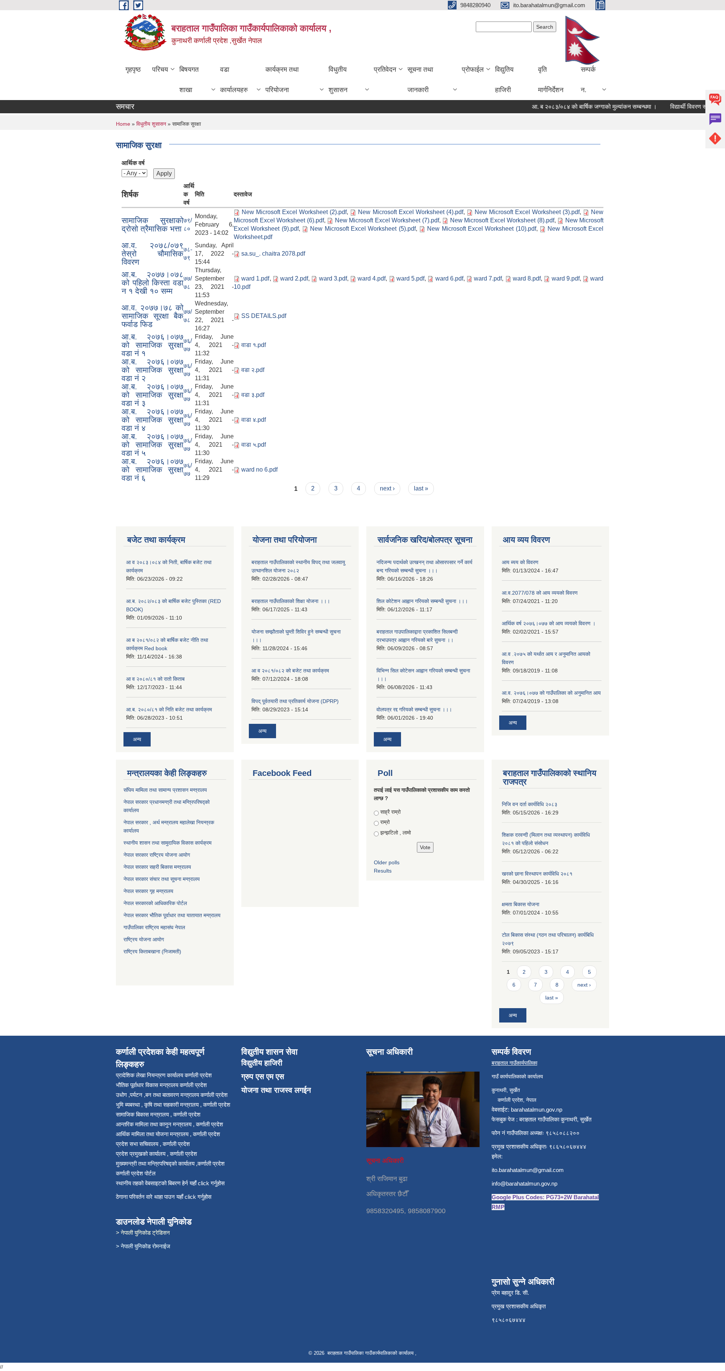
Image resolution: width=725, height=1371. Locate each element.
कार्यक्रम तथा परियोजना (282, 80)
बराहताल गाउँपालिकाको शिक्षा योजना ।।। (290, 601)
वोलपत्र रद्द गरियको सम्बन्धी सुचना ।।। (414, 709)
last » (421, 488)
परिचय (160, 69)
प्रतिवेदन (385, 69)
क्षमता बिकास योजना (520, 904)
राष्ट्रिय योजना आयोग (143, 939)
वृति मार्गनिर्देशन (550, 80)
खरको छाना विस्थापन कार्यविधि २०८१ (537, 874)
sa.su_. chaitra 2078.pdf (273, 253)
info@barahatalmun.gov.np (524, 1183)
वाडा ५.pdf (253, 444)
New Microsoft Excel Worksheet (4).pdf (410, 212)
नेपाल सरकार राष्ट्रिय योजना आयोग (157, 855)
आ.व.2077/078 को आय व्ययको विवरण (540, 593)
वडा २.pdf (252, 370)
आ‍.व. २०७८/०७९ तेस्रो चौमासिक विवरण (153, 253)
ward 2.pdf (294, 278)
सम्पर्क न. (588, 80)
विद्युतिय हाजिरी (504, 80)
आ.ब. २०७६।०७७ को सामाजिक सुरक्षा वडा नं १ (153, 345)
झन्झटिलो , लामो (395, 833)
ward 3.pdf (333, 278)
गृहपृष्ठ (133, 69)
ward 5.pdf (410, 278)
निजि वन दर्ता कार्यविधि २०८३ (529, 804)
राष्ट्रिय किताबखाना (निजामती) (152, 951)
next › (387, 488)
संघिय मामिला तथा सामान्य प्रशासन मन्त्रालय (165, 790)
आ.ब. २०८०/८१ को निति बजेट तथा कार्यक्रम (169, 709)
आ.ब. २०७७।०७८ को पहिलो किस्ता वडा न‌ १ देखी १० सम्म (153, 282)
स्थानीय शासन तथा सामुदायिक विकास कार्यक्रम (168, 843)
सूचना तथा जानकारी (420, 80)
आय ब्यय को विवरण (520, 562)
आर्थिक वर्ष (133, 163)
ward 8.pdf (527, 278)
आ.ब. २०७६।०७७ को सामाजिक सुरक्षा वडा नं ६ (153, 469)
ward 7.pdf (488, 278)
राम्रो (385, 822)
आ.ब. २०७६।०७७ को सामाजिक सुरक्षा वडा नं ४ (153, 419)
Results (383, 871)
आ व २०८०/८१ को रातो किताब (155, 679)
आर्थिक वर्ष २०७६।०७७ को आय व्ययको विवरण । (548, 623)
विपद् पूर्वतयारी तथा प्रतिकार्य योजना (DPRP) (295, 701)
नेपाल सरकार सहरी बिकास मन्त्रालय (158, 867)
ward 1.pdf (255, 278)
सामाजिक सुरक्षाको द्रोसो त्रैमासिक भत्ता (153, 224)
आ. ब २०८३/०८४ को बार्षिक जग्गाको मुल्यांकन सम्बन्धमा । (579, 106)
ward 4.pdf (372, 278)
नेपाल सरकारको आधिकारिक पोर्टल (155, 903)
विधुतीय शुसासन (338, 80)
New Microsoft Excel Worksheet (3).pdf (527, 212)
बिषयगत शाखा (189, 80)
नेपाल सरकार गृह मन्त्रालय (149, 891)
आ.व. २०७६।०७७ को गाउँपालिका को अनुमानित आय (551, 693)
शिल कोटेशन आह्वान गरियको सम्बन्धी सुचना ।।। (422, 601)
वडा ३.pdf (252, 395)
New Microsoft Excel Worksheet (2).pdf (294, 212)
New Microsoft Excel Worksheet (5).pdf (362, 228)
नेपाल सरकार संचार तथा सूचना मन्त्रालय (162, 879)
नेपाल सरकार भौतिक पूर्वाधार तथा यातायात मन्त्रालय (172, 915)
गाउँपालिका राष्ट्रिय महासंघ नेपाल (154, 927)
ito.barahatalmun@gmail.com (528, 1170)
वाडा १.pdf (253, 345)
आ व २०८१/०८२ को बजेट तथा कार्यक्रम (290, 671)
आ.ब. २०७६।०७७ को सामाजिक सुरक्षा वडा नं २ (153, 369)
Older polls (387, 862)
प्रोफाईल (473, 69)
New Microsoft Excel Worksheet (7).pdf (387, 220)
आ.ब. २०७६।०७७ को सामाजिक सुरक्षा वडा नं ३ (153, 394)
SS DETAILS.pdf (263, 316)
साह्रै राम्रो (390, 812)
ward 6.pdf (449, 278)
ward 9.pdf (566, 278)
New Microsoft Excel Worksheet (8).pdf (502, 220)
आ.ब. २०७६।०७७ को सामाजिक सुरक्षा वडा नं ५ (153, 444)
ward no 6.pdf (259, 469)
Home (123, 124)
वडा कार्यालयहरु (234, 80)
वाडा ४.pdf (253, 419)
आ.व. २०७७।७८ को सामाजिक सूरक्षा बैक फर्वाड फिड (153, 315)
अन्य (137, 739)
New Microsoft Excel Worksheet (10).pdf (481, 228)
